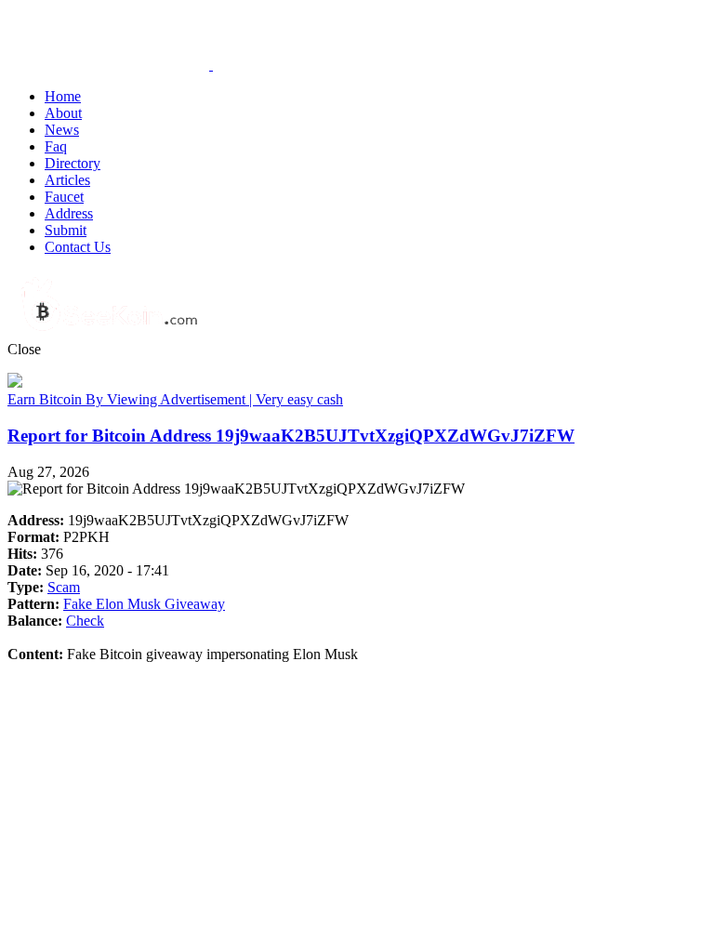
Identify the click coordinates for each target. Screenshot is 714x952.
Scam (63, 587)
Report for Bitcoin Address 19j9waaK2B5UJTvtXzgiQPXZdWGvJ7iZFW (291, 435)
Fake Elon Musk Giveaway (144, 604)
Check (85, 620)
